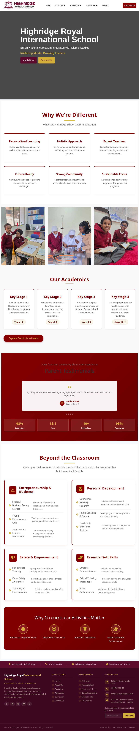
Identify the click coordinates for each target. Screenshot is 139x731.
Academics (59, 5)
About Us (59, 685)
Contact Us (46, 60)
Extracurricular (87, 697)
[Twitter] (12, 704)
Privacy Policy (105, 727)
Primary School (88, 685)
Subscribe (129, 715)
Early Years (86, 681)
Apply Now (129, 5)
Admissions (74, 5)
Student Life (90, 5)
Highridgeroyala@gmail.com (121, 694)
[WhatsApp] (29, 704)
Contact (105, 5)
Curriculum (59, 697)
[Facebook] (6, 704)
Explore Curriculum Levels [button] (23, 338)
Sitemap (131, 727)
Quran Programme (89, 693)
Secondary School (89, 689)
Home (48, 5)
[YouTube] (23, 704)
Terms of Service (119, 727)
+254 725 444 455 (117, 688)
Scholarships (87, 700)
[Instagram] (18, 704)
